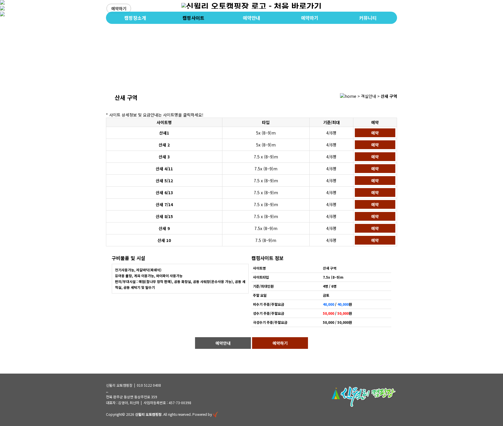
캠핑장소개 (135, 17)
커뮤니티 (368, 17)
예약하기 (118, 8)
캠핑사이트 (193, 17)
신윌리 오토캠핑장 (148, 414)
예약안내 (251, 17)
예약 (375, 133)
